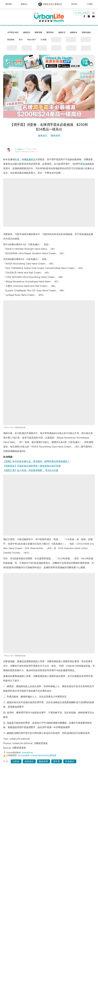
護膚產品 (30, 159)
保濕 (85, 164)
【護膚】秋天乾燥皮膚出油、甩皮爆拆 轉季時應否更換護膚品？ (36, 461)
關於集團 (8, 4)
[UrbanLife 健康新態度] (49, 17)
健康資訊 (26, 32)
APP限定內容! (13, 32)
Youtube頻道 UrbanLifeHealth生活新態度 (36, 755)
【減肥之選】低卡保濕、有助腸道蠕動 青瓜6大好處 (30, 470)
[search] (93, 13)
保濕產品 (69, 761)
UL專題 (43, 39)
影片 (21, 39)
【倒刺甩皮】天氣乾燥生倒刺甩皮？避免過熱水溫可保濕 (32, 465)
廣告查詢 (74, 4)
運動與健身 (86, 32)
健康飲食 (73, 32)
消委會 (16, 761)
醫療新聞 (55, 135)
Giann (20, 149)
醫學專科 (50, 32)
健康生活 (61, 32)
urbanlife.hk (27, 752)
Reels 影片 (31, 39)
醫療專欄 (38, 32)
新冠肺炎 (10, 39)
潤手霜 (56, 761)
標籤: (6, 761)
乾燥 (17, 159)
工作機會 (90, 4)
